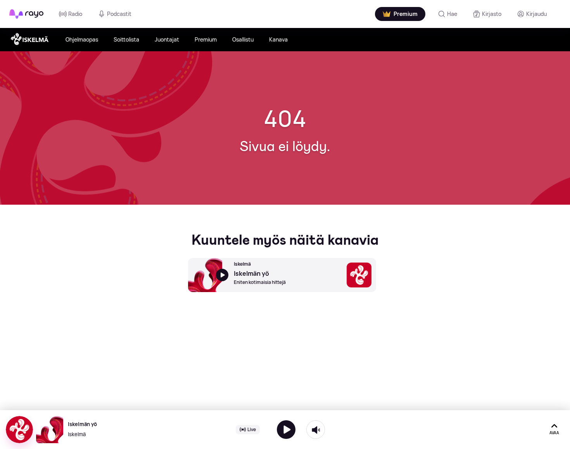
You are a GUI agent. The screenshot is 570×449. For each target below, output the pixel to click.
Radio (75, 13)
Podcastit (119, 13)
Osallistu (243, 39)
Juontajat (167, 39)
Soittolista (126, 39)
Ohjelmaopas (82, 39)
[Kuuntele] (286, 429)
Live (251, 429)
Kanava (278, 39)
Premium (206, 39)
